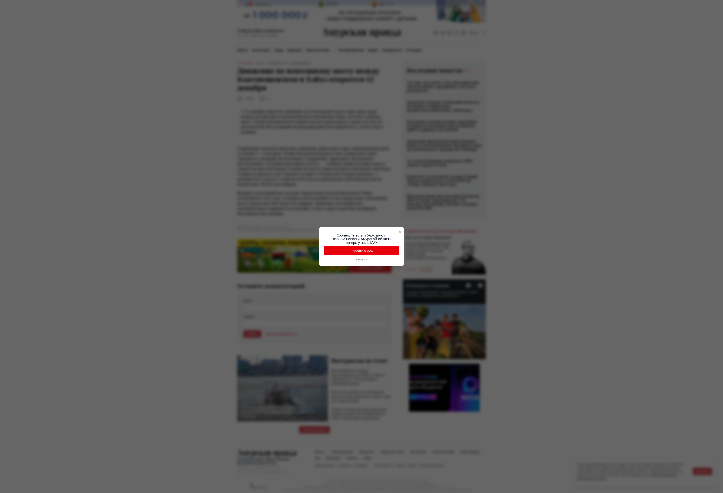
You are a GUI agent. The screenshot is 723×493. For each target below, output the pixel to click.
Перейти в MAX (361, 251)
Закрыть (361, 259)
